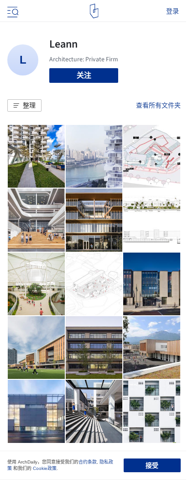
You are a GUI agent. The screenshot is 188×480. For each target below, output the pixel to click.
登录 (172, 11)
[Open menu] (11, 11)
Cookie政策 (45, 468)
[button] (24, 105)
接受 (152, 465)
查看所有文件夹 (158, 105)
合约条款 (87, 461)
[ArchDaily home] (94, 11)
